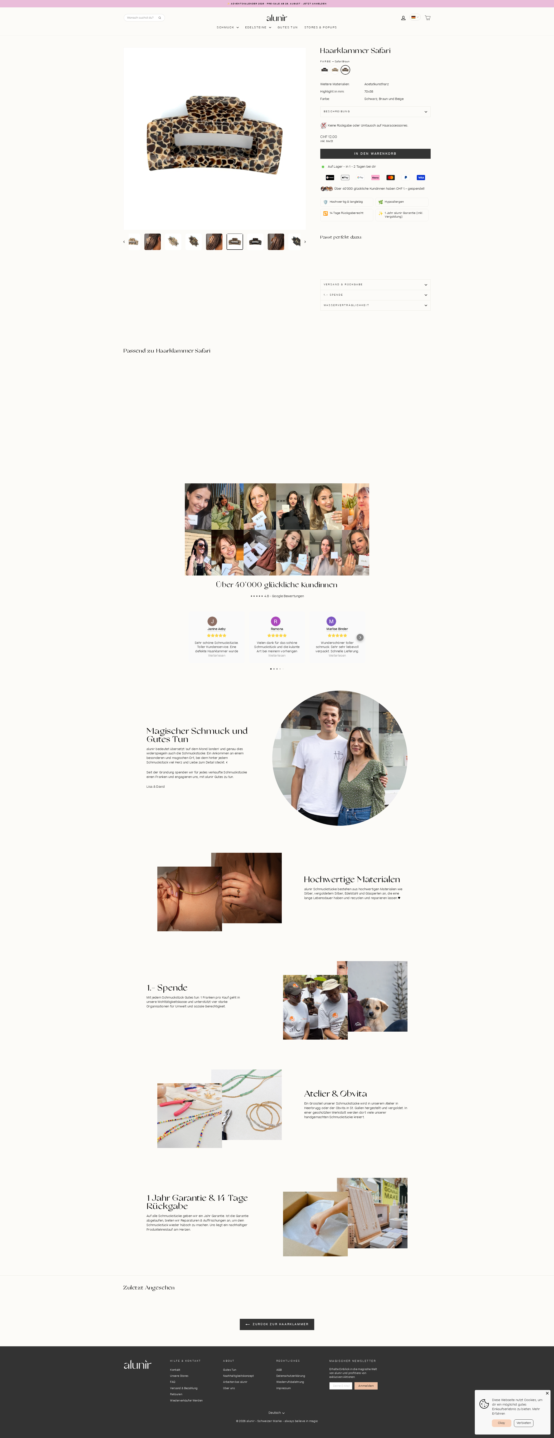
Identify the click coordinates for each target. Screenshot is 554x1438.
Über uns (229, 1388)
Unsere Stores (179, 1376)
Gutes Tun (229, 1370)
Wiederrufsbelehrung (290, 1382)
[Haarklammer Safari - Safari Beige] (350, 255)
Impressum (283, 1388)
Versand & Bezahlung (184, 1388)
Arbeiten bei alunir (235, 1382)
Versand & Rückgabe (343, 284)
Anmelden (366, 1386)
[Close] (547, 1393)
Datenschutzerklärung (290, 1376)
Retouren (176, 1394)
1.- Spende (333, 295)
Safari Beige (335, 70)
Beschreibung (337, 111)
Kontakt (175, 1370)
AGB (279, 1370)
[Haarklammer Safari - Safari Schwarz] (345, 255)
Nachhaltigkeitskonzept (238, 1376)
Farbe (334, 61)
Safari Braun (345, 70)
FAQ (172, 1382)
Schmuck (226, 27)
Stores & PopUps (320, 27)
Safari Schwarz (324, 70)
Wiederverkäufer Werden (186, 1401)
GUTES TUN (288, 27)
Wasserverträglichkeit (346, 305)
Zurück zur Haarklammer (280, 1324)
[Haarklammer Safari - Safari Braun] (345, 260)
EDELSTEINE (256, 27)
